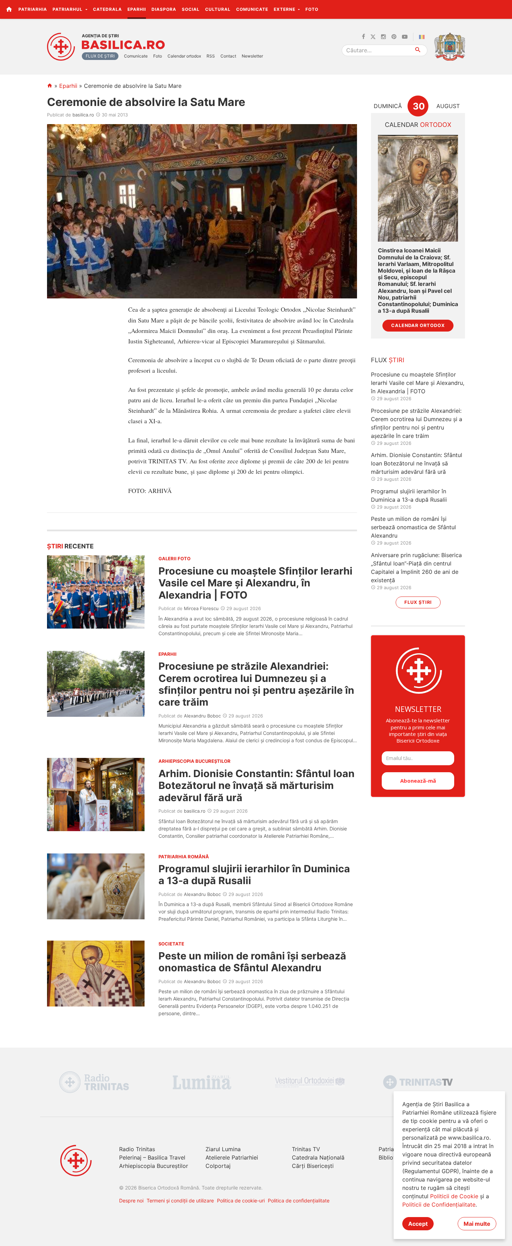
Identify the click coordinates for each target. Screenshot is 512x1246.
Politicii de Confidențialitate (438, 1204)
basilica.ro (83, 114)
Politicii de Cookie (454, 1196)
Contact (228, 56)
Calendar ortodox (184, 56)
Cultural (218, 9)
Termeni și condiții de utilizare (180, 1200)
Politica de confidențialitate (298, 1200)
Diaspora (164, 9)
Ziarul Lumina (223, 1149)
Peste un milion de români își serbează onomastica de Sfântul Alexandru (252, 962)
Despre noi (131, 1200)
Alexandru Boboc (202, 716)
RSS (211, 56)
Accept (418, 1223)
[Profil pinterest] (394, 36)
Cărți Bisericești (313, 1165)
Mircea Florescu (201, 608)
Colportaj (218, 1165)
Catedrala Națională (318, 1157)
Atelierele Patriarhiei (231, 1157)
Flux (387, 360)
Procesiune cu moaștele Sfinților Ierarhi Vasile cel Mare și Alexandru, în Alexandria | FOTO (255, 583)
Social (191, 9)
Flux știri (418, 602)
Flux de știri (100, 56)
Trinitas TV (306, 1149)
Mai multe (477, 1223)
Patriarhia (32, 9)
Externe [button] (285, 9)
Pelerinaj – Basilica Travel (152, 1157)
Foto (311, 9)
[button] (502, 9)
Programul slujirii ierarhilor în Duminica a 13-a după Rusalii (254, 875)
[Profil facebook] (363, 36)
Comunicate (252, 9)
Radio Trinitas (137, 1149)
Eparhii (136, 9)
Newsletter (252, 56)
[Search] (418, 50)
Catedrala (107, 9)
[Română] (423, 36)
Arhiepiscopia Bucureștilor (153, 1165)
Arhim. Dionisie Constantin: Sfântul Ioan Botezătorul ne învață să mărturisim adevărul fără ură (256, 785)
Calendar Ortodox (418, 325)
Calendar (418, 124)
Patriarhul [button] (68, 9)
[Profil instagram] (383, 36)
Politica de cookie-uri (241, 1200)
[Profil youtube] (405, 36)
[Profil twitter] (373, 36)
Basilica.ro (123, 45)
